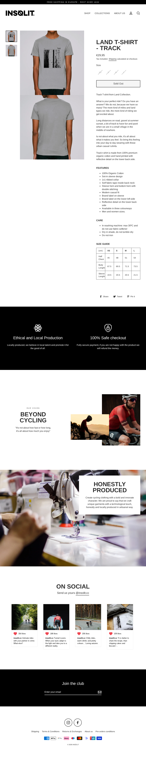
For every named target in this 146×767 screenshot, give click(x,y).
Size (98, 65)
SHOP (87, 13)
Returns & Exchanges (72, 731)
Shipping (112, 59)
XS (100, 72)
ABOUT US (119, 13)
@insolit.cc (82, 592)
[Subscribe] (99, 692)
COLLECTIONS (102, 13)
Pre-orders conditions (105, 731)
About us (89, 731)
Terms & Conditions (50, 731)
